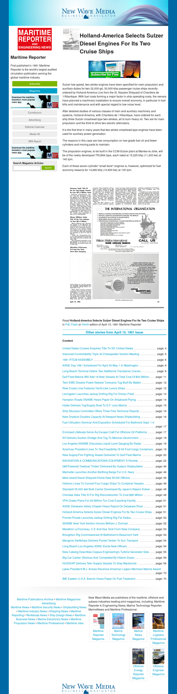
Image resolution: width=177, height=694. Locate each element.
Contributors (34, 112)
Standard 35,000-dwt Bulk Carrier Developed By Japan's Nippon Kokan (106, 489)
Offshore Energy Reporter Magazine (138, 672)
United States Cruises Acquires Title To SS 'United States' (97, 348)
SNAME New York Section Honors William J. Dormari (95, 523)
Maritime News (20, 607)
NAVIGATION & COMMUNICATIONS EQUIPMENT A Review (100, 461)
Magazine (34, 90)
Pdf (67, 324)
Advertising (35, 120)
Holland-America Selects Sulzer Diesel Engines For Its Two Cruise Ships (107, 512)
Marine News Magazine (138, 635)
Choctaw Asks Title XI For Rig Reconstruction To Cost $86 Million (102, 495)
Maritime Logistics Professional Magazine (158, 637)
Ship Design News (61, 615)
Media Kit (35, 134)
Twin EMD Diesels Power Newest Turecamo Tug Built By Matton (101, 382)
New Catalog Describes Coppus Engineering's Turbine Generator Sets (105, 552)
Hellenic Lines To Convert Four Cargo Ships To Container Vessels (103, 483)
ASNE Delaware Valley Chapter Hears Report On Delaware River (102, 506)
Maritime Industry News (32, 611)
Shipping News (58, 611)
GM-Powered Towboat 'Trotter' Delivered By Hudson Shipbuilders (102, 466)
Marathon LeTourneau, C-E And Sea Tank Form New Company (101, 529)
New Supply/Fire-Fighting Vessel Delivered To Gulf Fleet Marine (101, 455)
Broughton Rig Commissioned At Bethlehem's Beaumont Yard (100, 535)
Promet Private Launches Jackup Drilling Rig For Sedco (96, 518)
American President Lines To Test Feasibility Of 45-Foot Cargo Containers (107, 449)
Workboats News (36, 615)
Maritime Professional (50, 623)
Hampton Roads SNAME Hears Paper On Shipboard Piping (99, 400)
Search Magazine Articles (28, 163)
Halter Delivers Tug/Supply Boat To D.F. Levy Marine (94, 405)
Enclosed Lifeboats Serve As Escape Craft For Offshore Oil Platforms (104, 432)
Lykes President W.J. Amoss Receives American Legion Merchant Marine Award (111, 569)
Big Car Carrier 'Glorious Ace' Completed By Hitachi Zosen (98, 558)
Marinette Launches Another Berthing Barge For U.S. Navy (98, 472)
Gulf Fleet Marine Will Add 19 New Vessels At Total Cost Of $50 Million (105, 377)
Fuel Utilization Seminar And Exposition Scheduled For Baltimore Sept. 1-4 (108, 422)
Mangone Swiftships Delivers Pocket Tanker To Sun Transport (100, 540)
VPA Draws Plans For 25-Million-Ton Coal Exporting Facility (99, 500)
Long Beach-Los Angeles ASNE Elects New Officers (94, 546)
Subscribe (34, 83)
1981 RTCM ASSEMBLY (77, 360)
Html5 (85, 324)
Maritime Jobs (74, 623)
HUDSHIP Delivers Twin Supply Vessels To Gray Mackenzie (99, 563)
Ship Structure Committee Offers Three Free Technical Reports (100, 411)
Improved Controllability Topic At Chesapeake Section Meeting (100, 354)
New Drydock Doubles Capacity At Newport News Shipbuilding (101, 417)
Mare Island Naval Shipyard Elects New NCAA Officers (96, 478)
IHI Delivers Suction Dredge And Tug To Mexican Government (100, 438)
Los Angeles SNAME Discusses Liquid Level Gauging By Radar (101, 443)
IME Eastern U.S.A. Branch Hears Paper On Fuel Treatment (98, 579)
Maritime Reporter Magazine (98, 635)
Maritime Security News (46, 607)
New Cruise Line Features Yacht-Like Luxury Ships (93, 388)
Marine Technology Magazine (118, 635)
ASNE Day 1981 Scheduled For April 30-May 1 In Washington (100, 365)
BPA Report (35, 141)
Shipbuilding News (74, 607)
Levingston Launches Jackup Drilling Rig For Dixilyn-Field (98, 394)
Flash (74, 324)
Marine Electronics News (53, 619)
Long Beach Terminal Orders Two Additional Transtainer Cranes (101, 371)
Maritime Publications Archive (35, 599)
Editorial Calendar (35, 127)
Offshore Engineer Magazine (158, 670)
